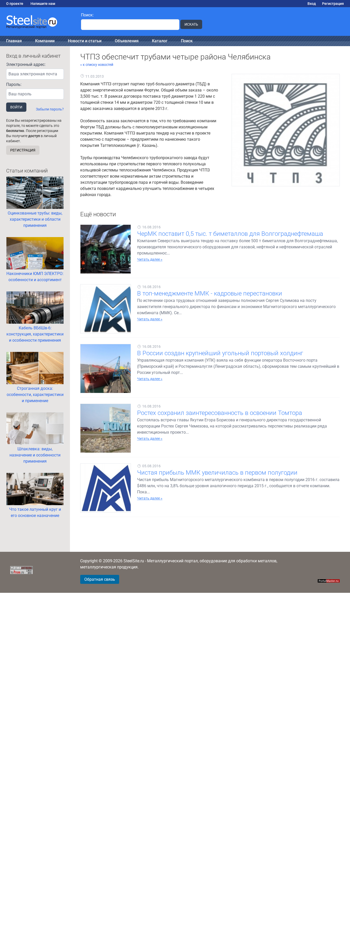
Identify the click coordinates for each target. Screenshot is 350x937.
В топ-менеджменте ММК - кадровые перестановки (209, 293)
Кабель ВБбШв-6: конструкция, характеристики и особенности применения (35, 334)
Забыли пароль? (50, 109)
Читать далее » (149, 259)
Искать (191, 24)
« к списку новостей (96, 65)
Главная (14, 40)
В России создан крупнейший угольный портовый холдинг (220, 353)
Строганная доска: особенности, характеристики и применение (35, 394)
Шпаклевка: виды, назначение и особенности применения (34, 455)
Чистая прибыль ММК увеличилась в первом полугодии (217, 472)
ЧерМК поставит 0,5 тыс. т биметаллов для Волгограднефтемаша (230, 233)
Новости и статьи (84, 40)
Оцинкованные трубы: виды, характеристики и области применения (35, 219)
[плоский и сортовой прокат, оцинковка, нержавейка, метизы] (37, 21)
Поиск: (87, 15)
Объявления (127, 40)
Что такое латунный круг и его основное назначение (35, 512)
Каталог (160, 40)
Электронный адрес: (26, 64)
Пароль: (14, 84)
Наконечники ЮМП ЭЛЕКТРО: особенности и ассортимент (35, 276)
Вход (311, 4)
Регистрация (333, 4)
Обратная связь (99, 579)
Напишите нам (42, 4)
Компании (45, 40)
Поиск (187, 40)
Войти (16, 107)
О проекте (14, 4)
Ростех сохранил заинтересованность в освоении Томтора (219, 412)
